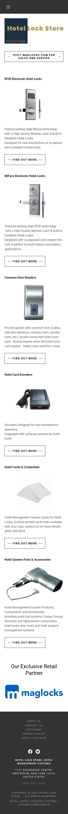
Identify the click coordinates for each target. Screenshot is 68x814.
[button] (8, 7)
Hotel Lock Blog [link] (34, 738)
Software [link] (34, 729)
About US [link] (34, 721)
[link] (30, 751)
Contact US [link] (34, 725)
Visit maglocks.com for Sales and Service (34, 56)
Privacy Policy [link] (34, 734)
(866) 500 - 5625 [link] (34, 783)
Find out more (25, 159)
